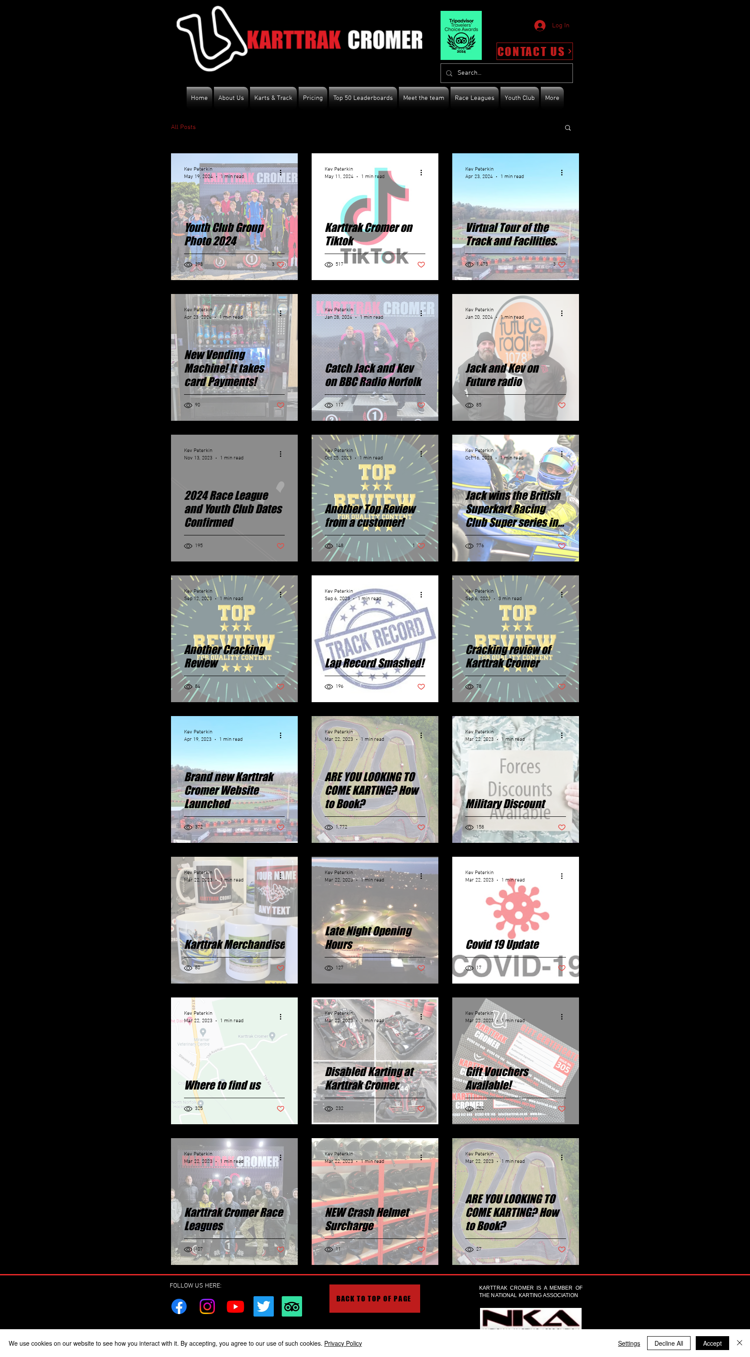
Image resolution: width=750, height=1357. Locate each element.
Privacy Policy (343, 1343)
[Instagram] (207, 1306)
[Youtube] (235, 1306)
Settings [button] (629, 1343)
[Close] (739, 1343)
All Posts (183, 127)
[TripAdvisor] (292, 1306)
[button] (568, 128)
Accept (712, 1343)
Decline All (669, 1343)
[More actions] (283, 172)
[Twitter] (263, 1306)
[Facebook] (179, 1306)
